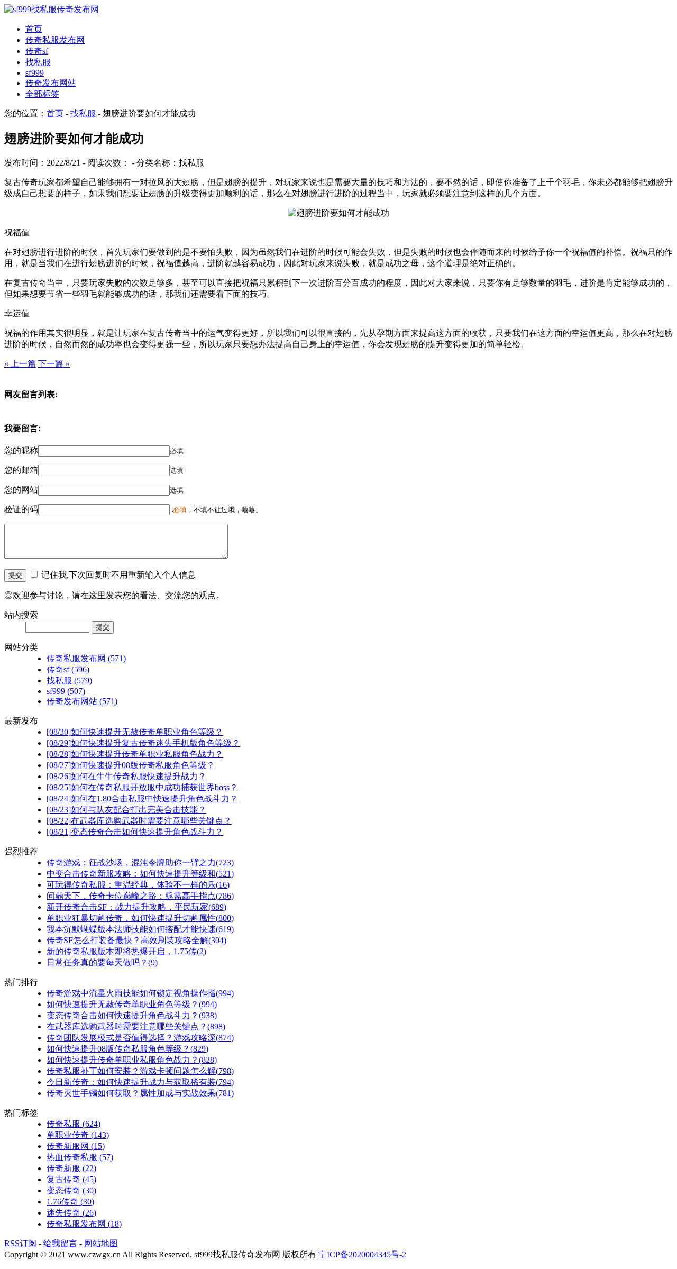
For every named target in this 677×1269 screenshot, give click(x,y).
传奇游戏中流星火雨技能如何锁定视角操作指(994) (140, 993)
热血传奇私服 (80, 1157)
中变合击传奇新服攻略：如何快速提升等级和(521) (140, 873)
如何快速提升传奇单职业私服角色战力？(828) (132, 1059)
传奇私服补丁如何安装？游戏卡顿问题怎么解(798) (140, 1070)
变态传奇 (71, 1190)
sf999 (34, 72)
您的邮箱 (21, 469)
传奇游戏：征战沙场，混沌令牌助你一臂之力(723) (140, 862)
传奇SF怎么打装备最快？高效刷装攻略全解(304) (136, 940)
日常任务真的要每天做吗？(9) (102, 962)
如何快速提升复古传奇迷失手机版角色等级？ (143, 742)
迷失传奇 (71, 1212)
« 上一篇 (20, 363)
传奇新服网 (76, 1146)
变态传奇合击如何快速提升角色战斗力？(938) (132, 1015)
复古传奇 (71, 1179)
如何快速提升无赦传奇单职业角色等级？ (135, 731)
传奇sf (36, 51)
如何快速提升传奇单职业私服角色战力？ (135, 754)
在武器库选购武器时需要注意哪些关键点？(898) (136, 1026)
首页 (33, 28)
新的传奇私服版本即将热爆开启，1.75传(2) (126, 951)
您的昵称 (21, 450)
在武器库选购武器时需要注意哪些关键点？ (139, 820)
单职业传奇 (78, 1134)
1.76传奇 (70, 1201)
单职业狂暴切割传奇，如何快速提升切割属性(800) (140, 918)
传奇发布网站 (50, 82)
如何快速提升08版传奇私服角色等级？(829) (127, 1048)
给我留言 (60, 1243)
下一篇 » (54, 363)
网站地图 (101, 1243)
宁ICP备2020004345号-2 (362, 1254)
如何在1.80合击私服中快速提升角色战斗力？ (142, 798)
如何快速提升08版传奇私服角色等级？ (131, 765)
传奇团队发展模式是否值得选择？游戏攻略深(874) (140, 1037)
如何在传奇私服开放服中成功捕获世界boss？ (142, 787)
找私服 (38, 62)
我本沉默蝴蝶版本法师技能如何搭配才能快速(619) (140, 929)
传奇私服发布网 (55, 39)
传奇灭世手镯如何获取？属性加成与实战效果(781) (140, 1093)
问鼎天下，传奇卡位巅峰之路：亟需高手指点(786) (140, 895)
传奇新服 (71, 1168)
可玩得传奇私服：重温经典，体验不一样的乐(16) (138, 884)
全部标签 (42, 93)
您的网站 (21, 489)
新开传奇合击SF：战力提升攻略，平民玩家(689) (136, 906)
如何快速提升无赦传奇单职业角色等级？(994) (132, 1004)
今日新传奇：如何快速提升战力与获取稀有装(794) (140, 1082)
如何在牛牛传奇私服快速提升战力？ (126, 776)
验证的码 (21, 509)
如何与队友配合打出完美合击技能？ (126, 809)
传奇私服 (73, 1123)
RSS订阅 (20, 1243)
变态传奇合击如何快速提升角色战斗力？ (135, 831)
